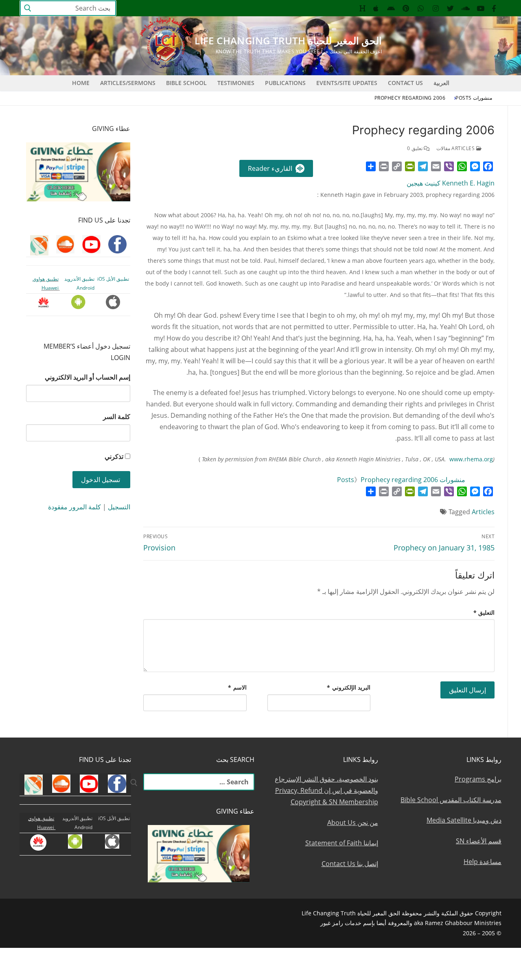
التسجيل (119, 506)
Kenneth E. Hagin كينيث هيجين (451, 183)
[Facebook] (488, 166)
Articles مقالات (456, 148)
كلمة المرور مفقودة (74, 506)
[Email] (435, 166)
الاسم (237, 687)
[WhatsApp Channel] (420, 8)
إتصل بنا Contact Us (350, 863)
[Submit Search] (28, 8)
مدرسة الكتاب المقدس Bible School (451, 799)
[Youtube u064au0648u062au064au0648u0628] (480, 8)
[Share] (370, 166)
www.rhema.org (471, 459)
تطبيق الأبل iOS (113, 278)
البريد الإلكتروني (348, 687)
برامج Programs (478, 779)
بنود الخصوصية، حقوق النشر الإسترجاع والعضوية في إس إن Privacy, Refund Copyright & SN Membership (326, 790)
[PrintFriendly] (409, 166)
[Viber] (448, 166)
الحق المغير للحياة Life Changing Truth (288, 40)
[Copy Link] (396, 166)
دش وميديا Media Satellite (464, 820)
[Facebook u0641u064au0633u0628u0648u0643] (494, 8)
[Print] (383, 166)
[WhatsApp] (461, 166)
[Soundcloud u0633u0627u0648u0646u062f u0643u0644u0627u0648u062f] (465, 8)
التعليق (484, 612)
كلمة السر (116, 416)
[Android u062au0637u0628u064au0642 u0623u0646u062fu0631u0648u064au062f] (391, 8)
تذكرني (114, 456)
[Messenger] (475, 166)
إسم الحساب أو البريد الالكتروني (87, 377)
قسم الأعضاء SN (478, 840)
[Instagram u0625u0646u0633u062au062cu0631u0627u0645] (435, 8)
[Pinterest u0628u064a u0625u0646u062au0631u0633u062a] (406, 8)
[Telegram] (422, 166)
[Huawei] (362, 8)
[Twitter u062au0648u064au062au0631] (450, 8)
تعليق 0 (415, 148)
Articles (483, 511)
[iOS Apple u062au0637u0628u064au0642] (376, 8)
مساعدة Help (482, 861)
